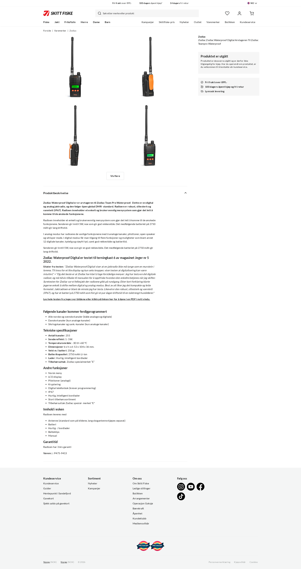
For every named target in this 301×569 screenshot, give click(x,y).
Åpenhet (137, 513)
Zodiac (73, 30)
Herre (84, 22)
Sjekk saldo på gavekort (56, 503)
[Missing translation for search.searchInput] (98, 13)
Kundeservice (247, 22)
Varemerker (213, 22)
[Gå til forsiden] (58, 13)
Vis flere (115, 176)
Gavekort (48, 498)
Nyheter (184, 22)
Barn (107, 22)
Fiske (46, 22)
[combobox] (147, 13)
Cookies (254, 562)
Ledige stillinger (141, 488)
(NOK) (50, 562)
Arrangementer (141, 498)
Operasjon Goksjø (143, 503)
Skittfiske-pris (167, 22)
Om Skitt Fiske (141, 483)
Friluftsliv (70, 22)
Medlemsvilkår (141, 523)
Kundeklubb (139, 518)
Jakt (57, 22)
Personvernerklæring (219, 562)
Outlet (197, 22)
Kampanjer (148, 22)
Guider (47, 488)
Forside (47, 30)
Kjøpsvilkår (240, 562)
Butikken (230, 22)
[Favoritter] (227, 13)
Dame (96, 22)
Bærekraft (138, 508)
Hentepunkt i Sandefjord (57, 493)
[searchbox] (150, 13)
